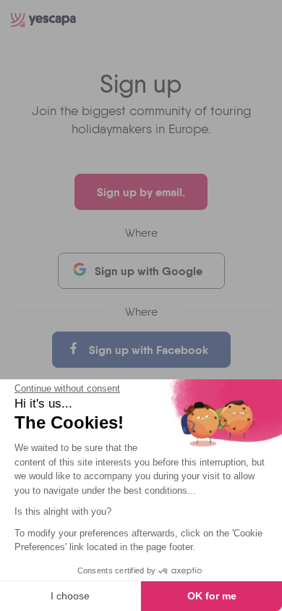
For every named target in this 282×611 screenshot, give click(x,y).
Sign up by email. (141, 192)
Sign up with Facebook (148, 349)
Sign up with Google (148, 271)
